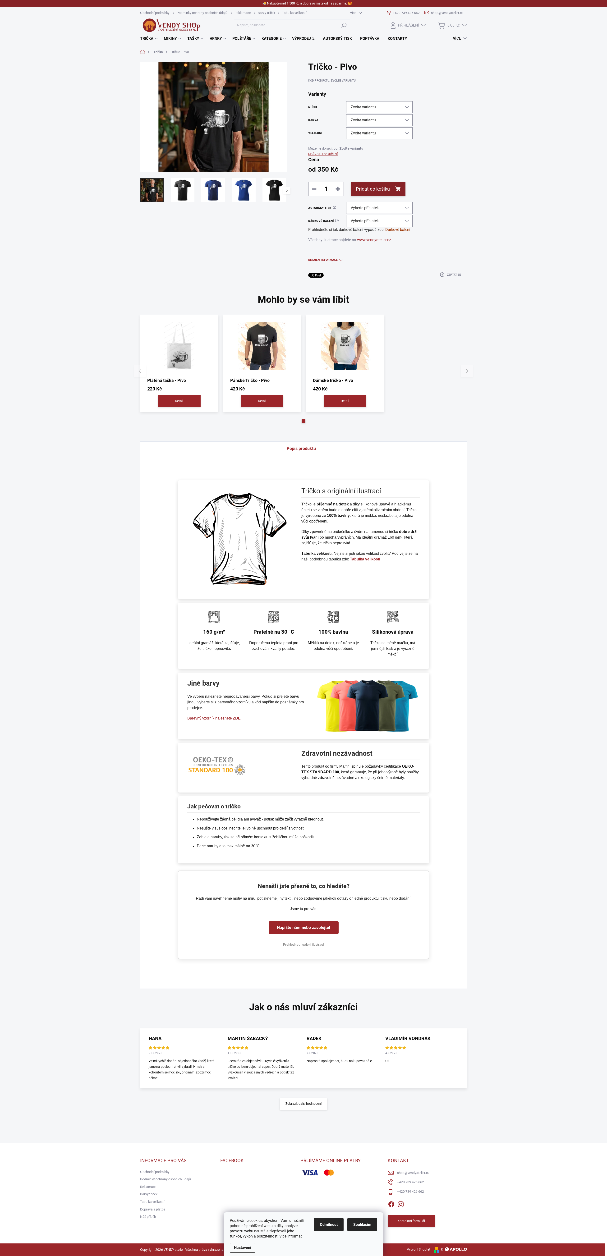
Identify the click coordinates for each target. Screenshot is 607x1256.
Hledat (344, 25)
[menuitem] (149, 39)
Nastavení (242, 1247)
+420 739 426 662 (410, 1182)
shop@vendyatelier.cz (413, 1173)
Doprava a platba (153, 1209)
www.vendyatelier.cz (374, 240)
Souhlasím (362, 1224)
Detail (179, 401)
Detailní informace (323, 259)
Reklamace (243, 13)
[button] (303, 421)
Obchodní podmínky (155, 13)
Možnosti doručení (323, 154)
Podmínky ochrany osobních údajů (202, 13)
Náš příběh (148, 1217)
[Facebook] (391, 1203)
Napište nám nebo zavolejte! (303, 927)
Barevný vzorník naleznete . (214, 718)
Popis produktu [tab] (301, 448)
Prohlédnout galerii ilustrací (303, 944)
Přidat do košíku (373, 189)
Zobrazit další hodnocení (303, 1103)
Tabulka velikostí (294, 13)
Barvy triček (266, 13)
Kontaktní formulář (411, 1221)
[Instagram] (400, 1203)
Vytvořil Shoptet (418, 1249)
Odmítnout (329, 1224)
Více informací (291, 1236)
